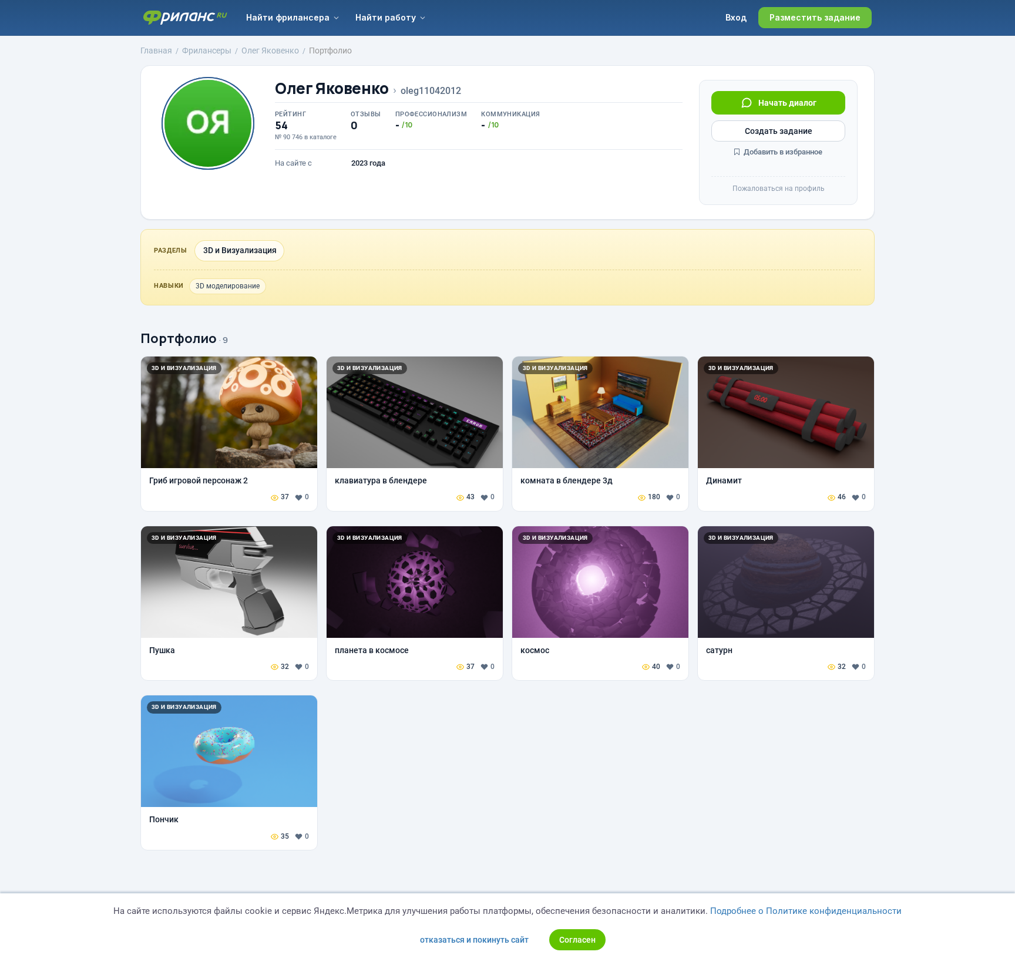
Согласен (577, 939)
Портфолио (178, 338)
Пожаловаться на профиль (778, 188)
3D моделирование (228, 286)
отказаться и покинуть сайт (474, 939)
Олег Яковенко (332, 88)
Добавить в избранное (782, 151)
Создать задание (778, 131)
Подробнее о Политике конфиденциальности (806, 911)
